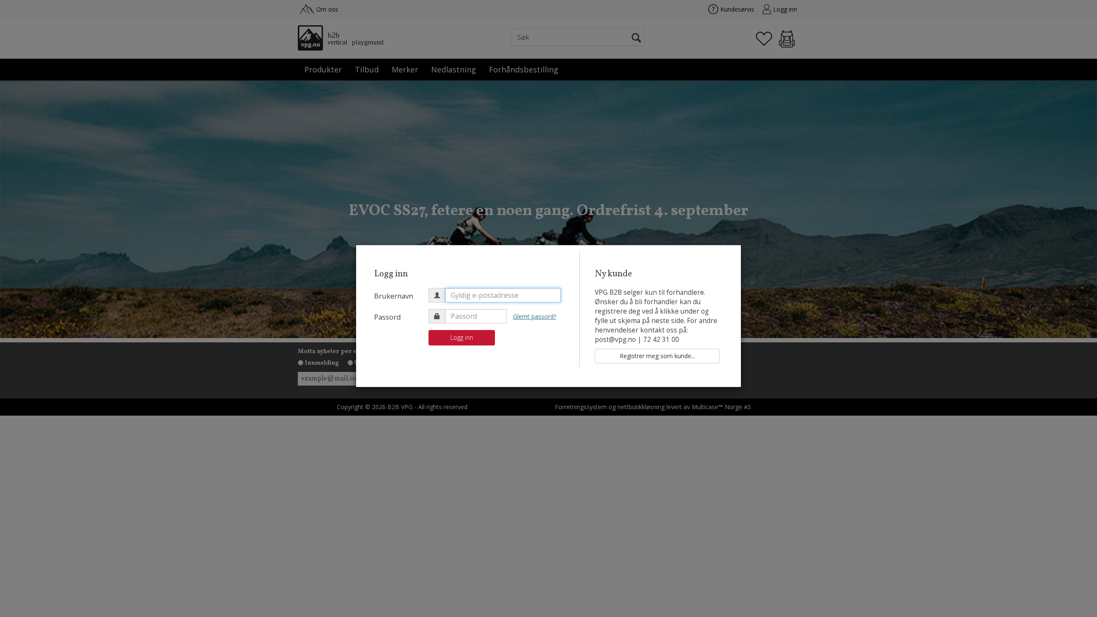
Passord (387, 317)
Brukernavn (393, 296)
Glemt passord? (534, 316)
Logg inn (461, 337)
